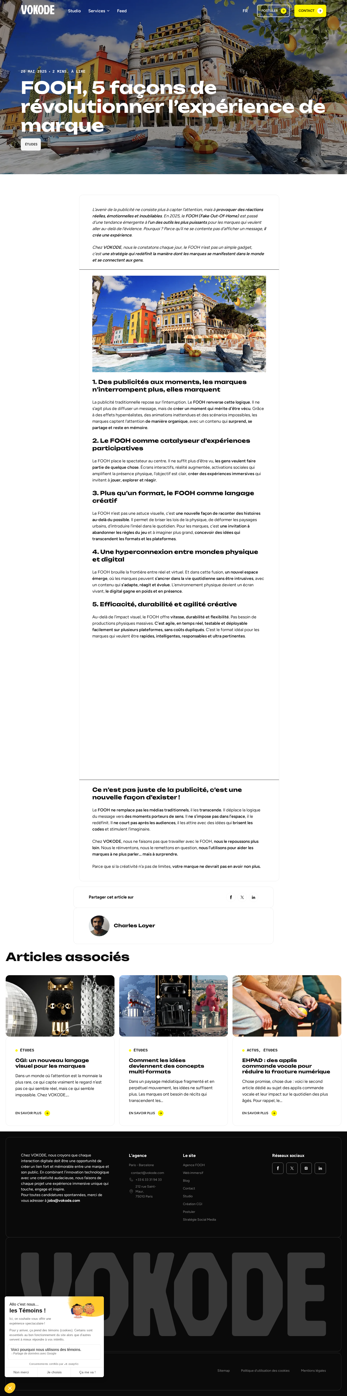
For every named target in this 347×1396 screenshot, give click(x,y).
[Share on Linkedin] (253, 897)
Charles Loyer (134, 925)
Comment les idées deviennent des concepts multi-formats (166, 1066)
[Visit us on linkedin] (320, 1168)
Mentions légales (313, 1371)
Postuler (189, 1212)
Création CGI (192, 1204)
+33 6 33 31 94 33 (148, 1180)
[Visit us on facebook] (278, 1168)
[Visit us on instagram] (306, 1168)
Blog (186, 1181)
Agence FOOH (194, 1165)
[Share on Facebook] (231, 897)
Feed (122, 10)
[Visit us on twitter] (292, 1168)
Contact (189, 1188)
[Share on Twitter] (242, 897)
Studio (74, 10)
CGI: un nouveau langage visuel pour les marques (52, 1063)
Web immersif (193, 1173)
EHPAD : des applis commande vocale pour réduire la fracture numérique (286, 1066)
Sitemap (223, 1371)
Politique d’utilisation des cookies (265, 1371)
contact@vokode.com (147, 1173)
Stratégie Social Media (199, 1220)
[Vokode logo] (38, 9)
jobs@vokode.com (63, 1200)
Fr (245, 10)
